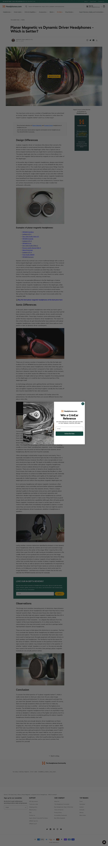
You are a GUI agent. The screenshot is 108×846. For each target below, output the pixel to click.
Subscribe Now (69, 433)
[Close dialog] (82, 403)
